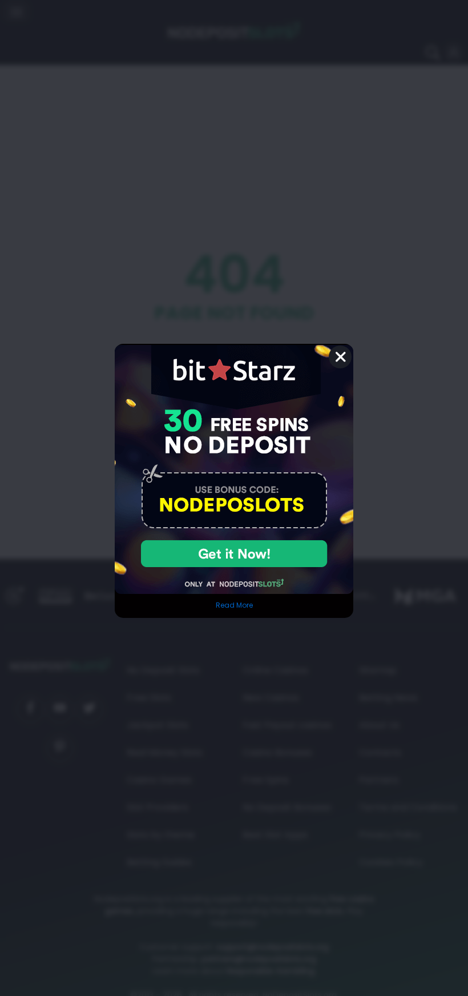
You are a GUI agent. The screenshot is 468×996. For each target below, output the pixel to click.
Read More (234, 605)
